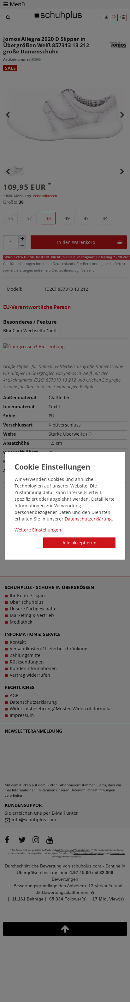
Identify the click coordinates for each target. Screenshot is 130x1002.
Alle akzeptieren (79, 543)
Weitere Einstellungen (38, 530)
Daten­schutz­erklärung (88, 519)
